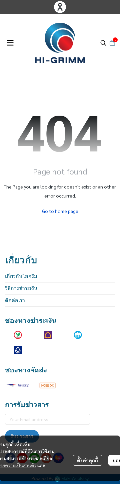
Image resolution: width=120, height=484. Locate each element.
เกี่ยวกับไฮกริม (21, 276)
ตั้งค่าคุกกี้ (87, 460)
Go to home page (60, 211)
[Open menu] (10, 42)
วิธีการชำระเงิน (21, 288)
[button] (103, 42)
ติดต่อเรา (15, 300)
